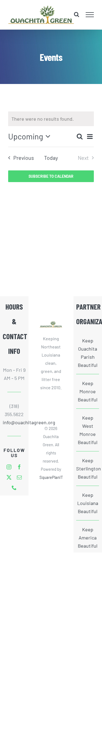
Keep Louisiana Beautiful (87, 503)
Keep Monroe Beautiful (87, 391)
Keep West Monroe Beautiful (87, 430)
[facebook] (19, 466)
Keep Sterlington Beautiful (87, 468)
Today (51, 157)
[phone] (14, 487)
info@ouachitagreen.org (14, 422)
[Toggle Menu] (89, 14)
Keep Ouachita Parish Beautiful (87, 353)
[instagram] (9, 466)
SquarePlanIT (51, 477)
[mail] (19, 477)
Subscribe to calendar (51, 176)
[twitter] (9, 477)
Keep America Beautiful (87, 537)
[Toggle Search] (76, 14)
